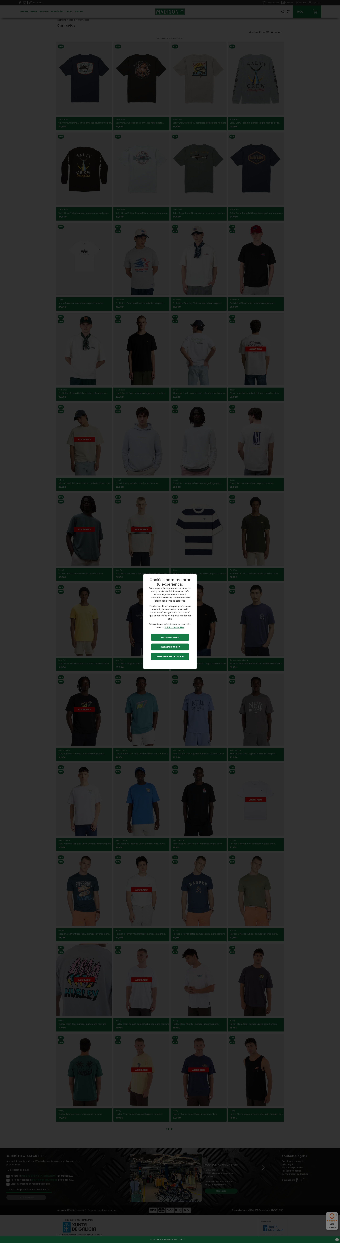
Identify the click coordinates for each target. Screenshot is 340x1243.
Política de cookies (174, 627)
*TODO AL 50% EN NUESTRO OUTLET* (167, 1239)
